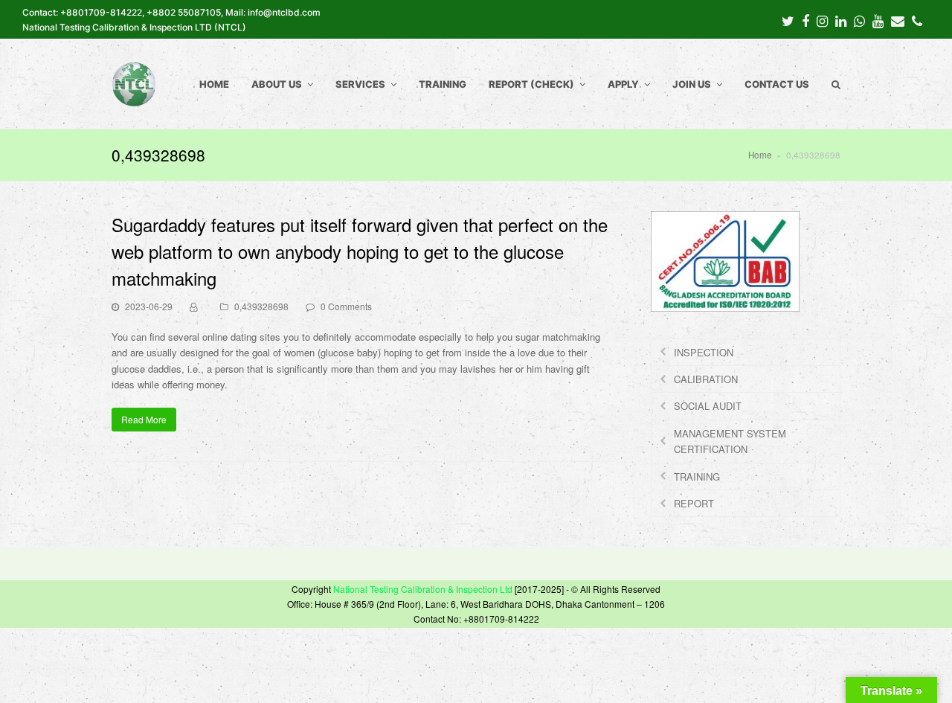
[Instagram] (822, 20)
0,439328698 (261, 306)
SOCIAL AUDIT (708, 406)
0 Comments (346, 306)
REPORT (694, 503)
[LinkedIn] (840, 20)
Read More (144, 419)
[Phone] (917, 20)
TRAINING (697, 476)
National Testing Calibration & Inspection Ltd (422, 588)
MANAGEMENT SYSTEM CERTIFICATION (730, 441)
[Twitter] (788, 20)
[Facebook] (805, 20)
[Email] (897, 20)
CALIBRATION (706, 379)
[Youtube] (878, 20)
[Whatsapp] (859, 20)
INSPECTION (703, 352)
